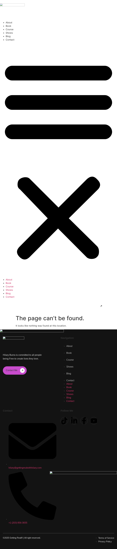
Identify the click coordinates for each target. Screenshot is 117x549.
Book (8, 25)
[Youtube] (94, 420)
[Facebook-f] (84, 420)
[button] (58, 159)
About (9, 22)
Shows (9, 32)
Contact (10, 39)
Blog (8, 36)
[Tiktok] (64, 420)
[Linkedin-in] (74, 420)
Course (9, 29)
